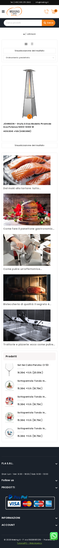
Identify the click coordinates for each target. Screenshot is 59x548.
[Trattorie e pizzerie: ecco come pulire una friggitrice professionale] (27, 325)
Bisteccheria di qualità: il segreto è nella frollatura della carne (26, 304)
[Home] (24, 34)
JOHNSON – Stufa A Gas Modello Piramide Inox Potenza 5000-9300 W (27, 125)
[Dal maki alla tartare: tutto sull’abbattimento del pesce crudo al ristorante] (27, 170)
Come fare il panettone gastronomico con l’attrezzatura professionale (28, 229)
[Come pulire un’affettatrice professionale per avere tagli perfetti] (27, 250)
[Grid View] (26, 43)
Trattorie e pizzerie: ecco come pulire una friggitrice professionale (28, 345)
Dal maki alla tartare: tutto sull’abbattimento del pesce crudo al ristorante (28, 188)
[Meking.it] (14, 12)
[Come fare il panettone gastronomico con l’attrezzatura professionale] (27, 209)
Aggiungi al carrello (29, 116)
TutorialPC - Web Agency (29, 543)
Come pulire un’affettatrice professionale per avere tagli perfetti (28, 269)
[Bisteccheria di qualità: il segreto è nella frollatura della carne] (27, 287)
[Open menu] (4, 11)
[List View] (32, 43)
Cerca (50, 22)
